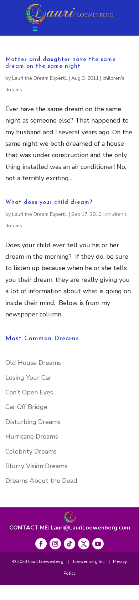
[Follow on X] (83, 543)
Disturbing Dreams (33, 422)
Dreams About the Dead (41, 480)
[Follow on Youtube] (98, 543)
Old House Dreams (33, 362)
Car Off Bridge (26, 407)
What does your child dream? (49, 202)
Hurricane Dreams (31, 436)
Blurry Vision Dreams (36, 466)
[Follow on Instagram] (55, 543)
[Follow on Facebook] (41, 543)
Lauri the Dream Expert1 (39, 78)
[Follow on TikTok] (69, 543)
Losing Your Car (28, 377)
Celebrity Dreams (31, 451)
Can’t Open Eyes (29, 392)
